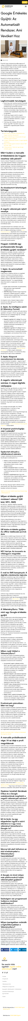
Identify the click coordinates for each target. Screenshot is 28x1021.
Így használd (5, 993)
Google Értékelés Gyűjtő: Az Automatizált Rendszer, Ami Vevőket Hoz (14, 24)
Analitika (4, 981)
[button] (25, 6)
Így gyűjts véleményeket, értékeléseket (11, 989)
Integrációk (5, 978)
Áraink (3, 996)
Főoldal (4, 976)
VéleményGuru (15, 598)
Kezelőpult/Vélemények (8, 991)
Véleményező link (6, 984)
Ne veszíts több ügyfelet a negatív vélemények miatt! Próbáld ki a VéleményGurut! (13, 784)
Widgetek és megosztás (8, 986)
